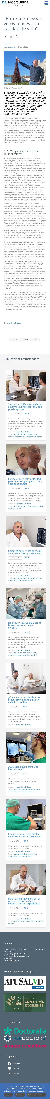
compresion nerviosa (20, 854)
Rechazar (20, 1095)
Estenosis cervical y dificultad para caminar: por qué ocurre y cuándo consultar (25, 481)
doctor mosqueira (34, 789)
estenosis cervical (14, 509)
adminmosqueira (9, 47)
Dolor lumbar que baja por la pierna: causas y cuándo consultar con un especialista (24, 901)
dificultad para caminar (35, 506)
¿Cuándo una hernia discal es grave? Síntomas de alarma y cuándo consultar (24, 700)
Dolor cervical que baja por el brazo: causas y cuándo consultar (24, 625)
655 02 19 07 (11, 954)
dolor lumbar (32, 854)
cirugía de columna (19, 434)
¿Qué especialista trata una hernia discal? (23, 768)
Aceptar (9, 1095)
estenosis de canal (14, 856)
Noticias (18, 323)
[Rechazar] (47, 1091)
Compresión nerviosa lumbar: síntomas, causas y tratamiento (25, 835)
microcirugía (22, 792)
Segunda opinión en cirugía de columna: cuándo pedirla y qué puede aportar (25, 407)
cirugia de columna (19, 921)
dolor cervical (13, 581)
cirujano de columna (20, 789)
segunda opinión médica (33, 437)
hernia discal (12, 792)
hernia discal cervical (26, 581)
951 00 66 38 (21, 954)
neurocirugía (19, 437)
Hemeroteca (10, 323)
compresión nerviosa (34, 578)
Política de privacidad (36, 1095)
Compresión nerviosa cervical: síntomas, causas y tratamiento (25, 552)
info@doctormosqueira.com (19, 956)
